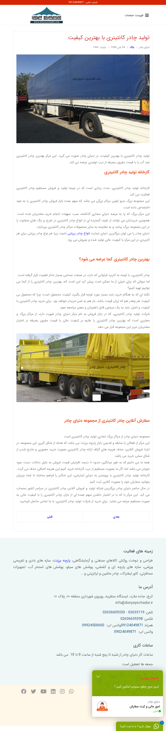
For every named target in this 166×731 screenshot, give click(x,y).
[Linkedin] (53, 692)
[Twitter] (33, 692)
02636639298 (131, 619)
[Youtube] (43, 692)
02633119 (136, 612)
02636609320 (114, 612)
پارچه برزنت (61, 560)
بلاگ (132, 47)
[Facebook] (23, 692)
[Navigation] (136, 15)
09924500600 (93, 625)
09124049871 (132, 625)
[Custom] (71, 692)
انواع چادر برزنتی (79, 233)
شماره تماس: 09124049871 (83, 2)
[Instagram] (62, 692)
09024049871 (125, 632)
